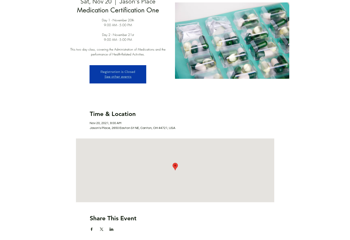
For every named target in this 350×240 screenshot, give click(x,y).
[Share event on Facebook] (92, 229)
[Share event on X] (102, 229)
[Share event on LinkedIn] (111, 229)
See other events (117, 77)
